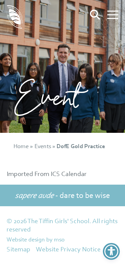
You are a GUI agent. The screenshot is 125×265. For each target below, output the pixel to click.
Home (21, 145)
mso (59, 239)
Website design (26, 239)
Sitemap (18, 249)
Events (42, 145)
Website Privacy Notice (68, 249)
